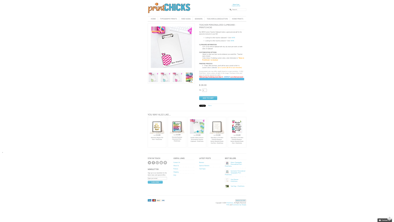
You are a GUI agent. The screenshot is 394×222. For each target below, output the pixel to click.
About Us (176, 165)
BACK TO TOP (240, 200)
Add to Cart (208, 98)
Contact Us (176, 162)
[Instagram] (161, 162)
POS (227, 205)
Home (153, 19)
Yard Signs (186, 19)
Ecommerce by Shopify (239, 205)
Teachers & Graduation (217, 19)
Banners (199, 19)
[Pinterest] (157, 162)
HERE (233, 37)
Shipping (176, 172)
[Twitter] (149, 162)
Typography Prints (168, 19)
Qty (200, 90)
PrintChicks (229, 203)
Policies (175, 169)
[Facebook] (153, 162)
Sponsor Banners (204, 165)
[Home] (169, 10)
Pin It (209, 105)
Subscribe (155, 182)
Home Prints (237, 19)
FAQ (174, 175)
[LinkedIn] (165, 162)
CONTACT (227, 77)
